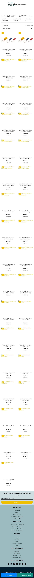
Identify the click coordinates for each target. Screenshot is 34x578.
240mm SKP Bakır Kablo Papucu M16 (25, 319)
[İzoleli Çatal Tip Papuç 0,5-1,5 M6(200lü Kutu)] (8, 281)
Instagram (17, 551)
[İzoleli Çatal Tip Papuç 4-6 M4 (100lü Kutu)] (8, 227)
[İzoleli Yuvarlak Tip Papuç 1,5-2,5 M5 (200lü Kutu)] (8, 119)
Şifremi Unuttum (17, 543)
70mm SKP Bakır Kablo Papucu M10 (8, 399)
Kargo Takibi (17, 518)
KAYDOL (16, 502)
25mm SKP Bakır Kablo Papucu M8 (25, 426)
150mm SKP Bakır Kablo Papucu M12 (25, 346)
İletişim (17, 512)
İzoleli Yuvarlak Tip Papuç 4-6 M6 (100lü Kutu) (25, 50)
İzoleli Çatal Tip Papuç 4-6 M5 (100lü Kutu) (25, 211)
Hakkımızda (17, 510)
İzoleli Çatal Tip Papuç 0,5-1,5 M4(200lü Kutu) (8, 319)
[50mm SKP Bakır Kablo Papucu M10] (25, 388)
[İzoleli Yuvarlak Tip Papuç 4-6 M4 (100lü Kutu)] (25, 66)
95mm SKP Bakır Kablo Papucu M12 (25, 372)
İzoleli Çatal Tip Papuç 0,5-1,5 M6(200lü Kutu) (8, 292)
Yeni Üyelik (17, 539)
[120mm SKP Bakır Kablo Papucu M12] (8, 361)
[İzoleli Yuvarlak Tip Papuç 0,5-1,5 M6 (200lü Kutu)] (25, 146)
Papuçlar (31, 16)
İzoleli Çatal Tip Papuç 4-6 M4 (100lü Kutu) (8, 238)
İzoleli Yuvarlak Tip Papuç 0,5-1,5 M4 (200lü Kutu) (25, 184)
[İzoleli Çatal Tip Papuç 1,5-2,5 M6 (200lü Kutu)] (25, 227)
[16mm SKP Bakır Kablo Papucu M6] (25, 442)
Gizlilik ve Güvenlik (17, 526)
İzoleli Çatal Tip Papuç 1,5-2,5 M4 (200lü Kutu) (25, 265)
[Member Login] (17, 10)
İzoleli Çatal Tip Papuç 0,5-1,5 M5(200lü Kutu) (25, 292)
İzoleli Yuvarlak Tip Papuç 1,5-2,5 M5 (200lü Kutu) (8, 131)
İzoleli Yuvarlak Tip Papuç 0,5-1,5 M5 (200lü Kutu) (8, 184)
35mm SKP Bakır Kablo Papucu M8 (8, 426)
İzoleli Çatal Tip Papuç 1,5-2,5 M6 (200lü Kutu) (25, 238)
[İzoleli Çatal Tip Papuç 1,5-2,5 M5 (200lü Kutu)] (8, 254)
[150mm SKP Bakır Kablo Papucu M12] (25, 334)
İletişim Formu (17, 514)
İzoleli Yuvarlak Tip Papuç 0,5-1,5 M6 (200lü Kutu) (25, 157)
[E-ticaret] (16, 577)
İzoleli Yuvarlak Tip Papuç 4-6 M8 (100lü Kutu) (8, 50)
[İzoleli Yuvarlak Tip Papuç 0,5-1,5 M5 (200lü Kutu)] (8, 173)
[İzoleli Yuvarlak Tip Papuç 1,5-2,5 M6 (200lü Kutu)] (25, 92)
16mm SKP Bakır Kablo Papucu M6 (25, 453)
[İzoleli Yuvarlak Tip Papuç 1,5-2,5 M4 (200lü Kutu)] (25, 119)
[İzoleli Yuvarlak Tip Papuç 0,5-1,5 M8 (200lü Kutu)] (8, 146)
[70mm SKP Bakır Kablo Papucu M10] (8, 388)
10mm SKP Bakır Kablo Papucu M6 (8, 480)
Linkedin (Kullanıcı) (17, 557)
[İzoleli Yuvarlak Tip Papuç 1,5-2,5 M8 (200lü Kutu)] (8, 92)
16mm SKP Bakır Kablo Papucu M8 (8, 453)
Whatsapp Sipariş (26, 575)
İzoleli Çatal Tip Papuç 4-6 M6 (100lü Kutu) (8, 211)
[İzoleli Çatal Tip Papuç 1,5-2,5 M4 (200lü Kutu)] (25, 254)
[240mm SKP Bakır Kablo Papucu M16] (25, 307)
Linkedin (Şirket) (17, 555)
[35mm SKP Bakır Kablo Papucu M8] (8, 415)
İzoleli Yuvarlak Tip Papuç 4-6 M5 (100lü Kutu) (8, 77)
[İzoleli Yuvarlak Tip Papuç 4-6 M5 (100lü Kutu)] (8, 66)
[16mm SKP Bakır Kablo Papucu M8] (8, 442)
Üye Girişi (17, 541)
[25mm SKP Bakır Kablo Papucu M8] (25, 415)
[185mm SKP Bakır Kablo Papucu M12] (8, 334)
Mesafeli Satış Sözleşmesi (17, 524)
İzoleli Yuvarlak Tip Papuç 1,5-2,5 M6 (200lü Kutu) (25, 104)
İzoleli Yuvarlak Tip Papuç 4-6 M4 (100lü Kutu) (25, 77)
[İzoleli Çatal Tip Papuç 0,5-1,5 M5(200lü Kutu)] (25, 281)
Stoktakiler (5, 25)
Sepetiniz (17, 545)
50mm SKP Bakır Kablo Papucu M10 (25, 399)
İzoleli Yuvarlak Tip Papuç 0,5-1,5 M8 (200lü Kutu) (8, 157)
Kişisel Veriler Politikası (17, 531)
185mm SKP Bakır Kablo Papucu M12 (8, 346)
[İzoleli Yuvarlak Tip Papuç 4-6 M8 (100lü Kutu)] (8, 39)
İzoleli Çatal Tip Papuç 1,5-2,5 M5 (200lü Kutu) (8, 265)
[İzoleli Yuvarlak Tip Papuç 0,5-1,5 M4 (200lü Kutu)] (25, 173)
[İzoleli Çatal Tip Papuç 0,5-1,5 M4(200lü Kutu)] (8, 307)
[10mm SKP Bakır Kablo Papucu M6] (8, 469)
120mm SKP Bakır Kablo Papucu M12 (8, 372)
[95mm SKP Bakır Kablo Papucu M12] (25, 361)
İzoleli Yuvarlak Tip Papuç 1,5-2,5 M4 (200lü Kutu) (25, 131)
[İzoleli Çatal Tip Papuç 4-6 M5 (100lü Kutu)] (25, 200)
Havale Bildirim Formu (17, 516)
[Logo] (17, 4)
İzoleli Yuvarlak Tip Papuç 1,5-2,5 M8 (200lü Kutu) (8, 104)
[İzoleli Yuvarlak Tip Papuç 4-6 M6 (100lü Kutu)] (25, 39)
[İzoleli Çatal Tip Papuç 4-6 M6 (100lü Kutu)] (8, 200)
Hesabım (17, 537)
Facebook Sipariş (9, 575)
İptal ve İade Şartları (17, 528)
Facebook (17, 553)
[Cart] (30, 10)
